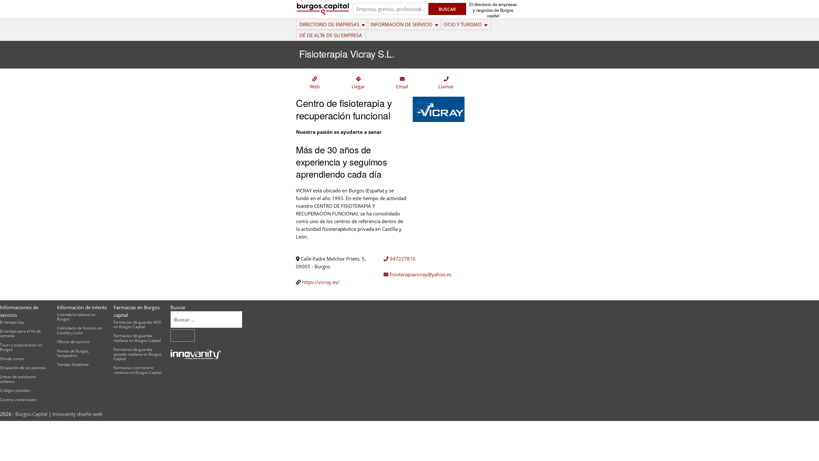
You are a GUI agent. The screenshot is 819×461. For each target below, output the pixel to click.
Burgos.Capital (31, 414)
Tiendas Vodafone (73, 364)
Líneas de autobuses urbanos (18, 379)
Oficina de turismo (73, 341)
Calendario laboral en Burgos (76, 317)
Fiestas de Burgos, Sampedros (73, 353)
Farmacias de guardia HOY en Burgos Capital (137, 324)
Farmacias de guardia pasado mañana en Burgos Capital (138, 354)
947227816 (402, 258)
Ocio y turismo (463, 24)
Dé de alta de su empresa (330, 35)
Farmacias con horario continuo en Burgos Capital (138, 370)
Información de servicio (401, 24)
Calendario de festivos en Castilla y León (79, 330)
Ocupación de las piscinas (23, 367)
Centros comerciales (18, 399)
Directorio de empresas (329, 24)
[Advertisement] (497, 168)
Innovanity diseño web (77, 414)
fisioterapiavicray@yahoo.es (419, 274)
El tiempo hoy (12, 322)
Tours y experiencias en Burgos (21, 347)
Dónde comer (12, 358)
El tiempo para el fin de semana (20, 333)
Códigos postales (15, 390)
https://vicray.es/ (320, 282)
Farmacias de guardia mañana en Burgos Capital (137, 338)
